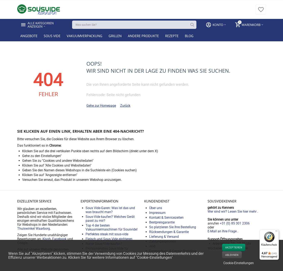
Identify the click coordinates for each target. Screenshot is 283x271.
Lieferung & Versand (164, 237)
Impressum (157, 213)
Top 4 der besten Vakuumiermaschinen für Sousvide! (112, 227)
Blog (189, 36)
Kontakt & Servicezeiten (166, 217)
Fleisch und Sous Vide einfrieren (109, 239)
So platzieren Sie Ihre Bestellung (172, 227)
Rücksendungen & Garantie (169, 232)
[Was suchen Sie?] (192, 25)
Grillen (115, 36)
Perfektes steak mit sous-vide (107, 234)
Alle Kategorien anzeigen (41, 24)
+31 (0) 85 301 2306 (235, 223)
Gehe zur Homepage (101, 106)
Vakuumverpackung (84, 36)
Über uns (155, 208)
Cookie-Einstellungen (238, 263)
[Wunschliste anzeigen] (261, 12)
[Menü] (276, 231)
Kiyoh (46, 239)
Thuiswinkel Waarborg (33, 229)
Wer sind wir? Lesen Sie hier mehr (232, 211)
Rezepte (172, 36)
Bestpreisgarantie (162, 222)
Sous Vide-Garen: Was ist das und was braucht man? (110, 210)
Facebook (59, 239)
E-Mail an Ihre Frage (222, 231)
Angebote (28, 36)
